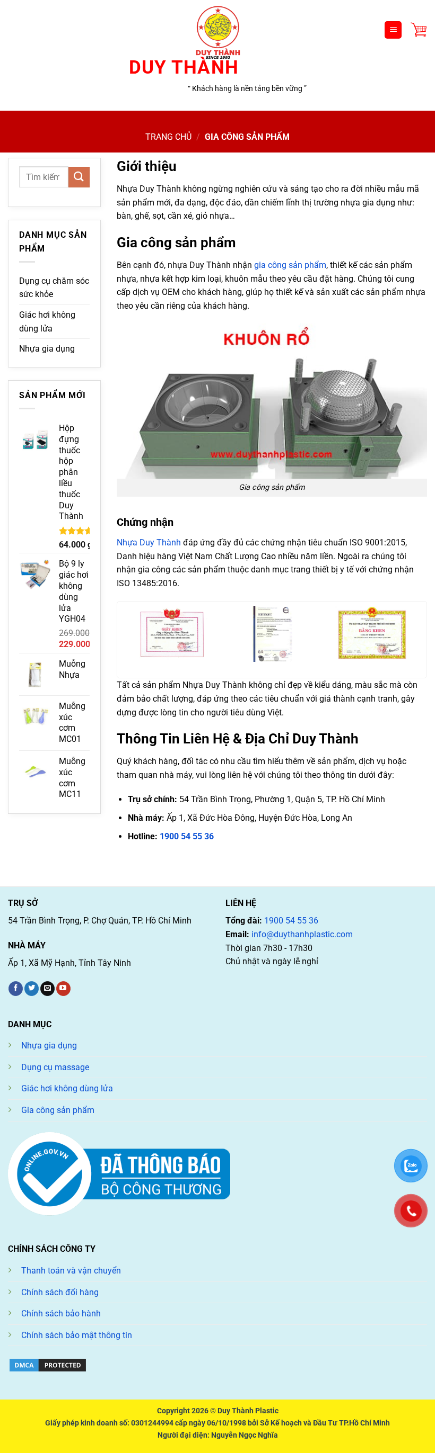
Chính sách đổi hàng (60, 1292)
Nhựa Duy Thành (149, 542)
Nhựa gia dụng (47, 349)
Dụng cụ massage (55, 1067)
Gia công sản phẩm (57, 1110)
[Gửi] (79, 177)
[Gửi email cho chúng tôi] (47, 988)
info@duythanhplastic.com (302, 934)
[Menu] (393, 30)
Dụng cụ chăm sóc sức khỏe (54, 288)
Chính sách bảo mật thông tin (76, 1335)
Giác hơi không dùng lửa (47, 322)
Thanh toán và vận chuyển (71, 1271)
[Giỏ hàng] (418, 30)
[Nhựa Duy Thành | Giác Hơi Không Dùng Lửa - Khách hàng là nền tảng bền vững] (218, 30)
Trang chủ (168, 137)
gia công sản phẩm (290, 265)
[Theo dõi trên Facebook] (15, 988)
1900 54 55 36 (187, 836)
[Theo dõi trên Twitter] (31, 988)
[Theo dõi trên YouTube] (63, 988)
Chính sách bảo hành (61, 1313)
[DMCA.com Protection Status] (48, 1364)
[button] (261, 659)
